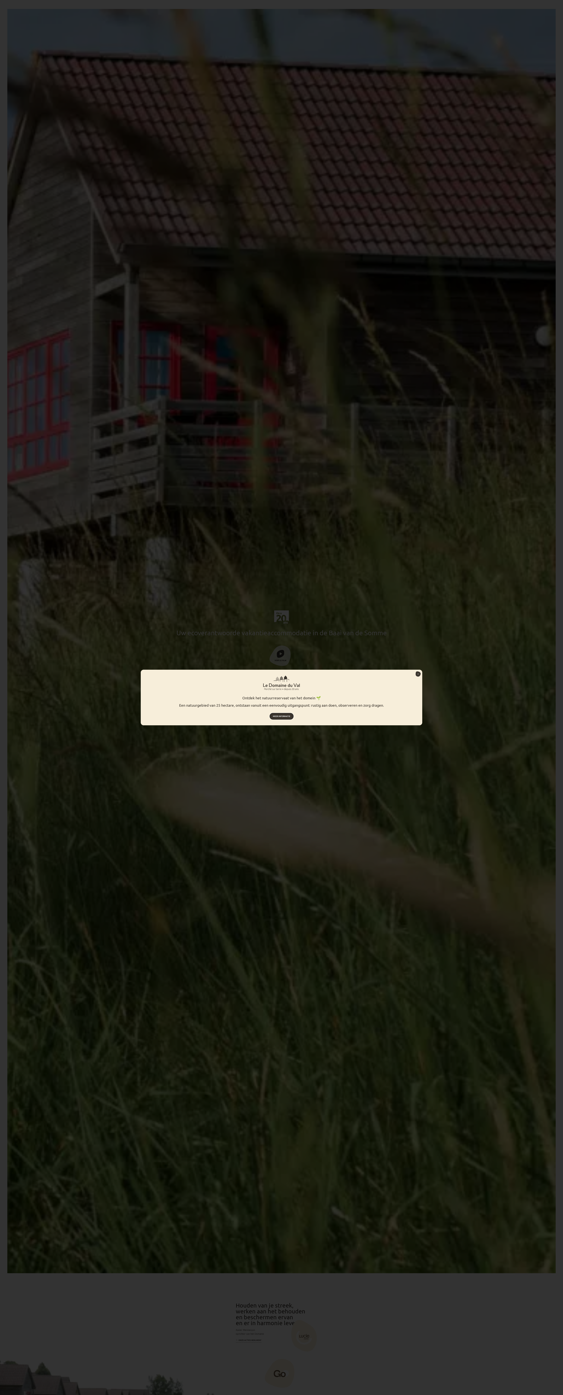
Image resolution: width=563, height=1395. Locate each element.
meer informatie (281, 716)
